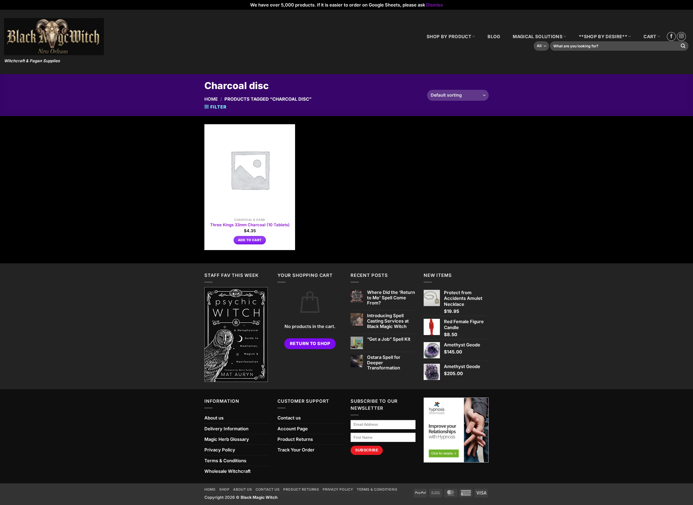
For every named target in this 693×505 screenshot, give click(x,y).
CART (649, 36)
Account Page (292, 428)
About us (214, 418)
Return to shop (310, 343)
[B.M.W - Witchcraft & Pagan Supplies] (54, 37)
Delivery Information (226, 428)
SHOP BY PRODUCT (449, 36)
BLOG (494, 36)
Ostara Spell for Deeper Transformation (383, 363)
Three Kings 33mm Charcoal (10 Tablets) (250, 224)
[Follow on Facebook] (671, 36)
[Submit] (683, 46)
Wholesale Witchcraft (227, 471)
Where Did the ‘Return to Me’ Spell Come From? (391, 298)
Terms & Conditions (225, 460)
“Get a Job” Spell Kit (388, 339)
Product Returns (295, 439)
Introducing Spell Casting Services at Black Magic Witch (388, 321)
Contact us (289, 418)
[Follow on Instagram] (681, 36)
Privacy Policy (219, 449)
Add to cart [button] (250, 240)
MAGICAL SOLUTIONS (538, 36)
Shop (224, 489)
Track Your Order (296, 449)
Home (211, 99)
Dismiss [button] (434, 5)
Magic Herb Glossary (226, 439)
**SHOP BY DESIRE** (603, 36)
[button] (215, 107)
